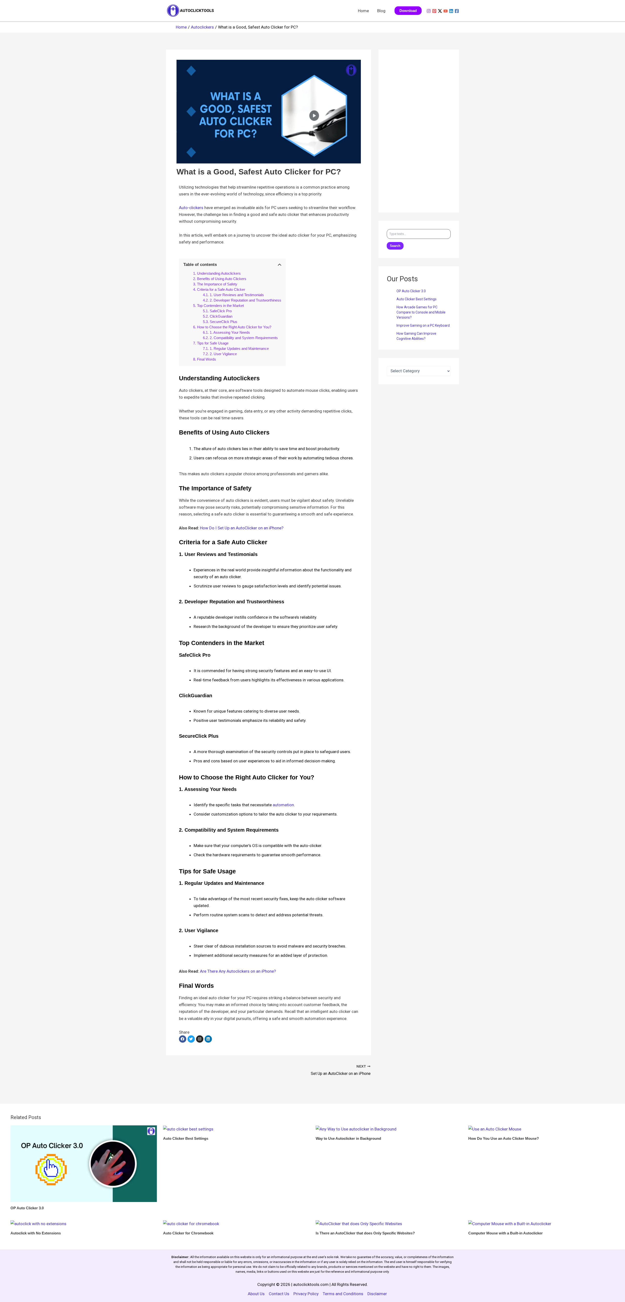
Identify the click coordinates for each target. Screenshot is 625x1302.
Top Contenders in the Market (220, 305)
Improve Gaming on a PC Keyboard (423, 325)
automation (283, 804)
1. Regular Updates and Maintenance (239, 348)
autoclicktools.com (311, 1284)
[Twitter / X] (440, 11)
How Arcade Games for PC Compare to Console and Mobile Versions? (421, 312)
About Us (256, 1293)
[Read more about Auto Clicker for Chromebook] (191, 1223)
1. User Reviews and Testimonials (237, 295)
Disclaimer (377, 1293)
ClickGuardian (221, 316)
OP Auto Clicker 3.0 (411, 291)
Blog (381, 10)
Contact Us (279, 1293)
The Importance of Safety (217, 284)
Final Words (206, 359)
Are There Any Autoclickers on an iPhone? (238, 971)
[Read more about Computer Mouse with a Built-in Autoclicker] (509, 1223)
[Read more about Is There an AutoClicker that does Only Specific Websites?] (359, 1223)
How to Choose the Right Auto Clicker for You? (234, 327)
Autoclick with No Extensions (35, 1233)
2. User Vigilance (223, 354)
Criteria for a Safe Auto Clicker (221, 289)
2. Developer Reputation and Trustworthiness (245, 300)
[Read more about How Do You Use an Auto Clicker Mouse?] (494, 1128)
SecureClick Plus (223, 322)
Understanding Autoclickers (219, 273)
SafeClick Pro (221, 311)
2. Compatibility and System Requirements (244, 338)
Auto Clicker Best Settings (416, 299)
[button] (408, 10)
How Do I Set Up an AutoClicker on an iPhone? (241, 527)
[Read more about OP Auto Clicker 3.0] (83, 1163)
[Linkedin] (451, 11)
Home (363, 10)
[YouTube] (445, 11)
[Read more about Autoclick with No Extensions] (38, 1223)
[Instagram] (429, 11)
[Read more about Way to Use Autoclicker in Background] (356, 1128)
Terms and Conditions (343, 1293)
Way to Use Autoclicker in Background (348, 1138)
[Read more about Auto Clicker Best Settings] (188, 1128)
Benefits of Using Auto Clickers (221, 279)
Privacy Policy (306, 1293)
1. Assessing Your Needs (230, 332)
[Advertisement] (419, 131)
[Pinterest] (434, 11)
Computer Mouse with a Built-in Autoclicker (505, 1233)
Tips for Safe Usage (213, 343)
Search (395, 246)
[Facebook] (457, 11)
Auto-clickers (191, 207)
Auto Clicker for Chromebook (188, 1233)
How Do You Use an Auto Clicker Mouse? (503, 1138)
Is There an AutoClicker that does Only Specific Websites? (365, 1233)
